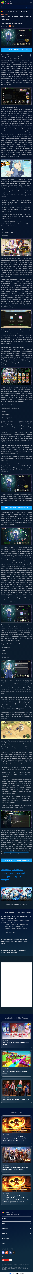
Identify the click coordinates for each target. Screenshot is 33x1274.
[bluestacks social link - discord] (3, 1252)
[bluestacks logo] (6, 2)
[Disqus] (16, 984)
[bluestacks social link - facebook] (10, 1252)
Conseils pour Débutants (8, 873)
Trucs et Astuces (6, 869)
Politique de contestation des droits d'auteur (14, 1268)
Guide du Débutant (18, 869)
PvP (20, 877)
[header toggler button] (31, 2)
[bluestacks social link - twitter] (13, 1252)
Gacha (3, 877)
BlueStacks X (5, 880)
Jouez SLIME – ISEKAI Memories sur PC (16, 507)
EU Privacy (18, 1268)
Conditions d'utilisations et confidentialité (11, 1267)
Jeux (11, 11)
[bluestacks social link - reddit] (6, 1252)
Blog (6, 11)
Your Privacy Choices (18, 1273)
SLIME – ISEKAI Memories (21, 11)
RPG (9, 877)
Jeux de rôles (20, 873)
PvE (15, 877)
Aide (3, 1243)
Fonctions (5, 1228)
